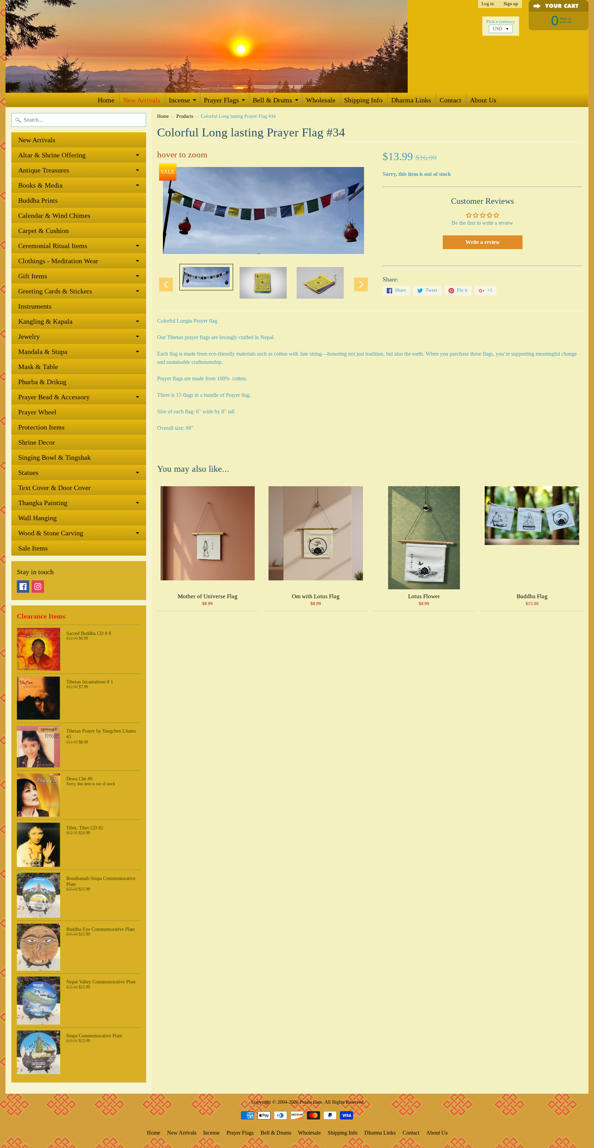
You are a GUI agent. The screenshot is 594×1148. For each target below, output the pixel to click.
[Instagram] (38, 586)
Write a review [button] (482, 242)
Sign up (511, 4)
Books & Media (40, 185)
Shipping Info (363, 100)
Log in (488, 4)
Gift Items (32, 276)
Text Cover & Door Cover (54, 487)
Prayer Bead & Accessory (54, 397)
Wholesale (321, 100)
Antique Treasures (43, 170)
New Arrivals (141, 100)
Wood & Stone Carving (50, 533)
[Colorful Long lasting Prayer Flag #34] (206, 277)
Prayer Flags (221, 100)
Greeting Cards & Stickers (55, 291)
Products (184, 116)
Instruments (35, 306)
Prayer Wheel (37, 412)
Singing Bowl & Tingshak (54, 457)
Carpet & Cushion (43, 230)
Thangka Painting (42, 502)
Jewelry (29, 336)
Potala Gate (311, 1102)
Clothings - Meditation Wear (58, 261)
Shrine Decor (36, 442)
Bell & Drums (272, 100)
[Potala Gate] (229, 46)
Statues (28, 472)
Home (106, 100)
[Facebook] (23, 586)
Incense (179, 100)
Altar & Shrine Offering (52, 155)
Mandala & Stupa (42, 351)
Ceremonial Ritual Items (52, 245)
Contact (450, 100)
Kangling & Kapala (45, 321)
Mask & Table (38, 366)
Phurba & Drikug (42, 382)
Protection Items (41, 427)
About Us (483, 100)
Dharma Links (411, 100)
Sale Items (33, 548)
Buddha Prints (38, 200)
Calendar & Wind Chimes (54, 215)
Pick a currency (500, 21)
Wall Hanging (37, 518)
